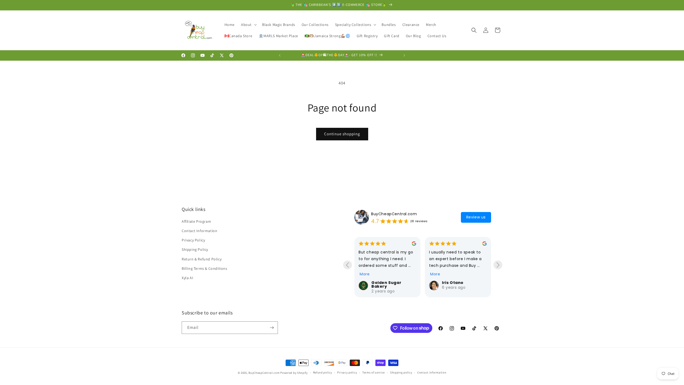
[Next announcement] (404, 55)
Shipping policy (401, 372)
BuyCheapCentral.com (394, 214)
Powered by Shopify (294, 373)
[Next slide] (497, 264)
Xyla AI (187, 278)
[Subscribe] (272, 327)
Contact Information (199, 231)
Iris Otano (453, 282)
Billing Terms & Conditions (204, 268)
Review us (476, 217)
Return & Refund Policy (201, 259)
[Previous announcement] (280, 55)
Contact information (431, 372)
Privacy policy (347, 372)
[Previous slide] (347, 264)
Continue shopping (342, 133)
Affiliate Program (196, 221)
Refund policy (322, 372)
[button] (248, 24)
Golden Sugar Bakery (386, 284)
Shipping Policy (195, 249)
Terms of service (373, 372)
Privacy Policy (193, 240)
